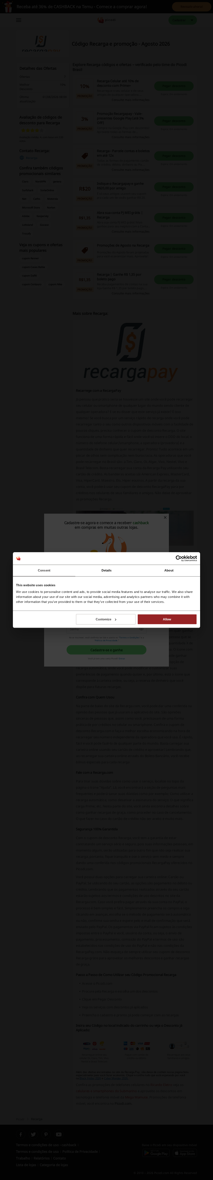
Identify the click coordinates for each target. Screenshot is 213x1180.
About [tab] (168, 570)
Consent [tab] (44, 570)
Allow (167, 619)
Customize (103, 619)
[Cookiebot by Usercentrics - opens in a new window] (179, 558)
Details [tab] (107, 570)
